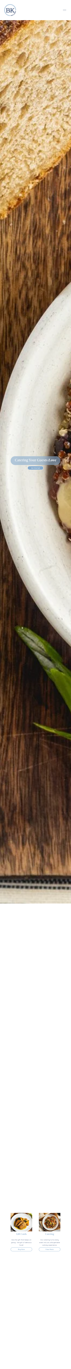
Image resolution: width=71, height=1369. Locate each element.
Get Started (35, 468)
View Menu (49, 1249)
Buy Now (21, 1249)
